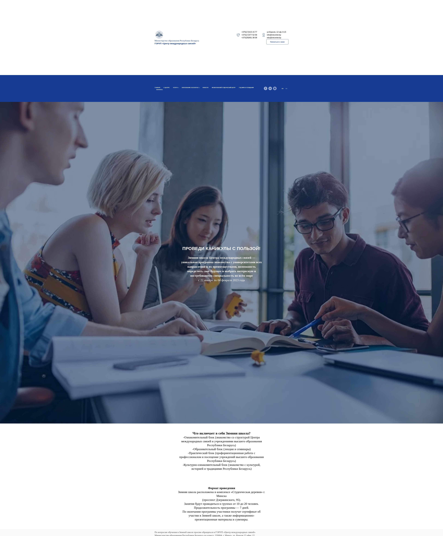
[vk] (270, 88)
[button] (277, 41)
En (282, 88)
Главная (157, 87)
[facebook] (265, 88)
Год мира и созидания (246, 87)
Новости (205, 87)
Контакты (159, 89)
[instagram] (275, 88)
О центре (167, 87)
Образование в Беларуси (190, 87)
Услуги (175, 87)
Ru (286, 88)
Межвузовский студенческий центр (223, 87)
